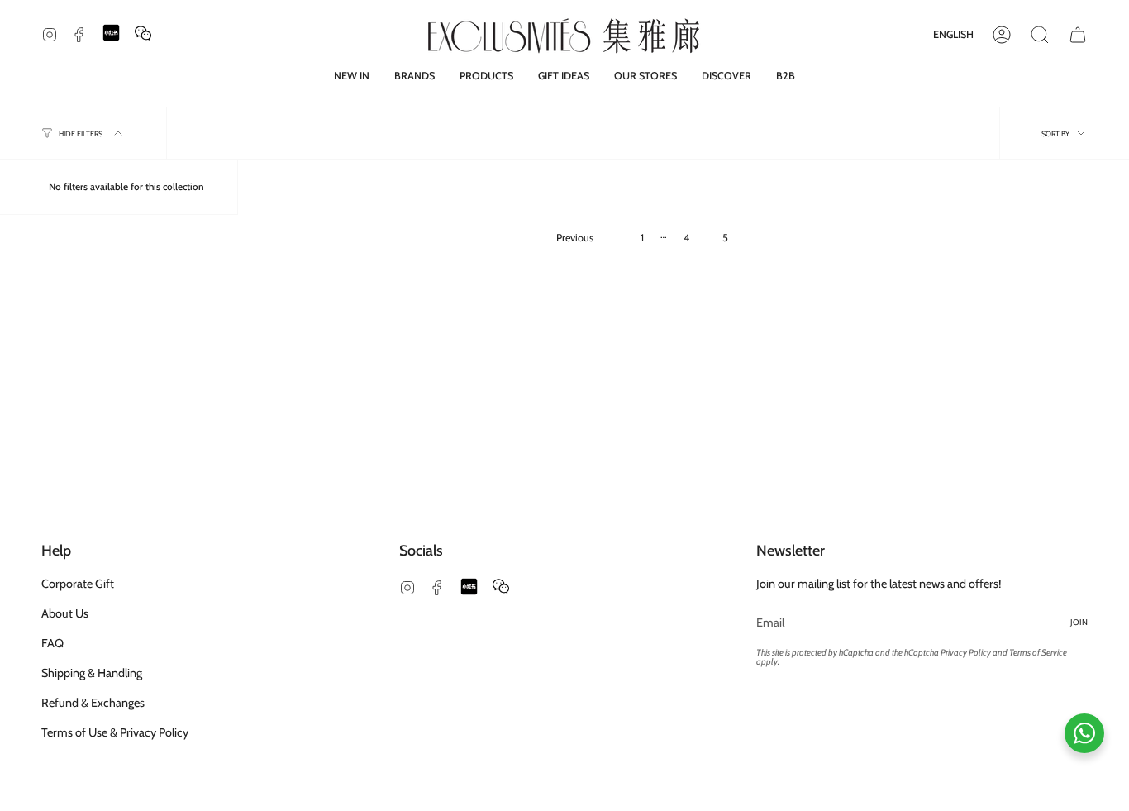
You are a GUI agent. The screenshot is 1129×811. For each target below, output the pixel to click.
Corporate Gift (77, 583)
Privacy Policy (966, 652)
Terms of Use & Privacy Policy (114, 732)
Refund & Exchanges (93, 702)
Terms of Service (1038, 652)
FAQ (52, 643)
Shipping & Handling (91, 672)
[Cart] (1078, 35)
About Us (64, 613)
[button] (414, 75)
